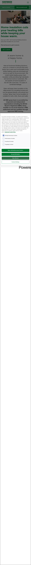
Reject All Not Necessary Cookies (15, 150)
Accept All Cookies (15, 154)
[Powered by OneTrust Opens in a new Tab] (24, 166)
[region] (15, 339)
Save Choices (15, 158)
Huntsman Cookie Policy (10, 132)
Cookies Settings (15, 161)
